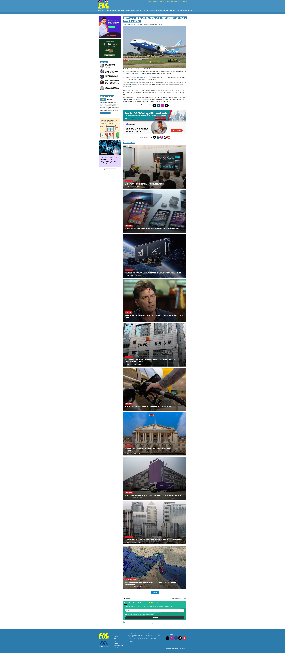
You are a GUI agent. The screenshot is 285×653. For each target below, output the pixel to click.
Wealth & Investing (150, 10)
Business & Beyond (187, 10)
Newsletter (148, 1)
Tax (144, 10)
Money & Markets (116, 10)
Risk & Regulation (170, 10)
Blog (164, 1)
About (160, 1)
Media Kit (168, 1)
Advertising (155, 1)
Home (124, 24)
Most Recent (129, 24)
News (99, 10)
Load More (154, 592)
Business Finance (160, 10)
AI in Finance (179, 10)
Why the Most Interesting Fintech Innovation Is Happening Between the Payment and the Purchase (59, 13)
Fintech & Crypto (125, 10)
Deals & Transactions (136, 10)
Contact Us (184, 1)
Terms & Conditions (175, 1)
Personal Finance (106, 10)
